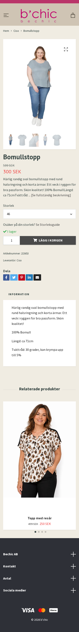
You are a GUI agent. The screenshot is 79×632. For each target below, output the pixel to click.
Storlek (8, 205)
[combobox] (39, 213)
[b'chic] (38, 15)
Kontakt (9, 566)
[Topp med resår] (39, 457)
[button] (35, 532)
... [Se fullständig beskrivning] (50, 195)
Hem (6, 31)
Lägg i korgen (51, 240)
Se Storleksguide (48, 224)
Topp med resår (40, 518)
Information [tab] (18, 294)
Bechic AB (10, 554)
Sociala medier (14, 590)
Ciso (16, 31)
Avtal (7, 578)
